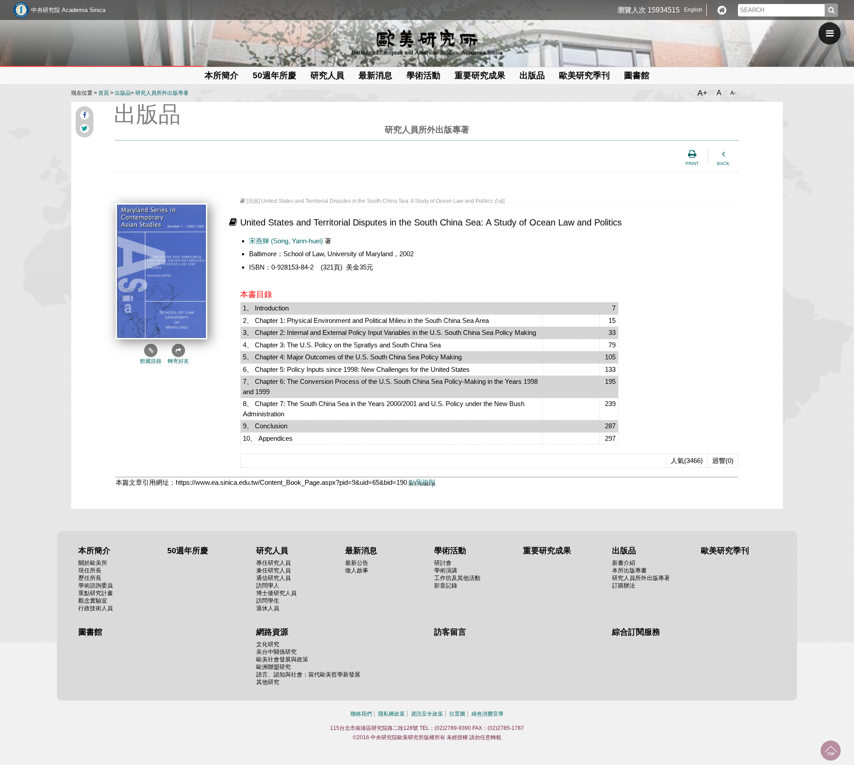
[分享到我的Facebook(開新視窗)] (84, 115)
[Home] (721, 10)
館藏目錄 (150, 361)
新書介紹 (623, 563)
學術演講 (445, 570)
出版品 (123, 93)
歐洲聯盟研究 (273, 667)
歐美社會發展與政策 (282, 659)
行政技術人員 (95, 608)
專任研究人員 (273, 563)
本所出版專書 (629, 570)
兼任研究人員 (273, 570)
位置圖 (457, 714)
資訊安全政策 (427, 714)
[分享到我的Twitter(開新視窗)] (84, 128)
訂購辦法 (623, 585)
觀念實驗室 (92, 600)
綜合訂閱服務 (636, 632)
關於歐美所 (92, 563)
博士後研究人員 (276, 593)
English (693, 10)
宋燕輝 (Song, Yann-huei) (287, 241)
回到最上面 (831, 751)
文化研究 (267, 644)
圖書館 (636, 75)
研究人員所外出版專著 (162, 93)
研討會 (442, 563)
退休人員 (267, 608)
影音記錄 (445, 585)
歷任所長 (89, 578)
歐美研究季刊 (584, 75)
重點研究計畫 (95, 593)
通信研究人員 (273, 578)
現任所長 (89, 570)
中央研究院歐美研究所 (427, 42)
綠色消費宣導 (487, 714)
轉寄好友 (178, 361)
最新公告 (356, 563)
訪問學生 (267, 600)
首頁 (103, 93)
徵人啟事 (356, 570)
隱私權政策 (391, 714)
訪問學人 (267, 585)
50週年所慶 (274, 75)
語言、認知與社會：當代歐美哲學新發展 (308, 674)
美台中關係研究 (276, 651)
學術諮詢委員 (95, 585)
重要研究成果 (480, 75)
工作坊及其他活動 (457, 578)
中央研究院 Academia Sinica (68, 10)
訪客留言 (450, 632)
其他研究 (267, 682)
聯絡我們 (361, 714)
